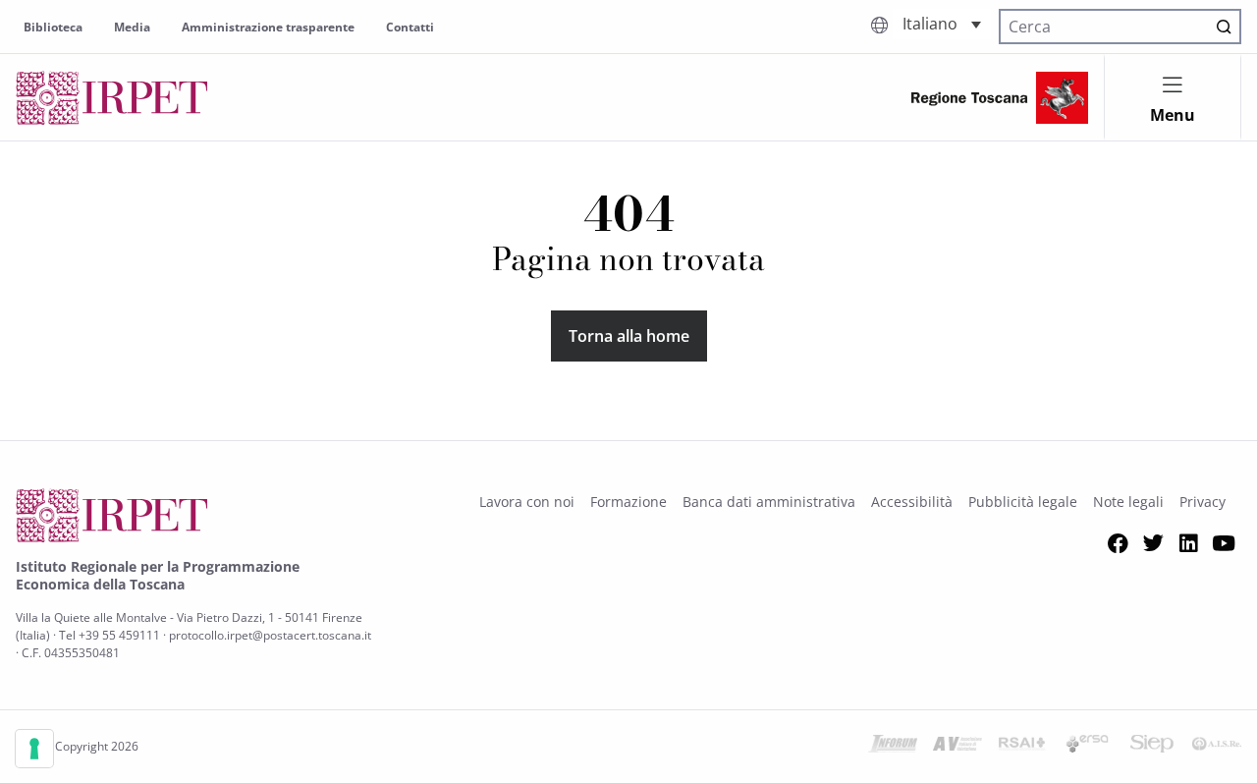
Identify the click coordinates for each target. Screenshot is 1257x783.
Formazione (628, 501)
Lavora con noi (526, 501)
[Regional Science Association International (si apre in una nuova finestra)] (1022, 746)
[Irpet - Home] (112, 98)
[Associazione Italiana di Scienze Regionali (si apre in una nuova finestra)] (1216, 746)
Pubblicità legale (1022, 501)
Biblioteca (53, 27)
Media (132, 27)
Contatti (410, 27)
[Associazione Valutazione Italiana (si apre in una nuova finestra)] (957, 746)
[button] (942, 24)
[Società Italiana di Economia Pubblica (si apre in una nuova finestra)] (1151, 746)
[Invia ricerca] (1223, 26)
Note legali (1128, 501)
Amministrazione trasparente (268, 27)
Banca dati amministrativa (769, 501)
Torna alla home (629, 336)
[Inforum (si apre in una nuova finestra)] (892, 746)
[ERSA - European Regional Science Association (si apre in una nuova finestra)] (1087, 746)
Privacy (1202, 501)
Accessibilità (912, 501)
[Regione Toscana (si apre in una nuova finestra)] (999, 98)
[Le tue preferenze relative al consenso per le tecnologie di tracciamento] (34, 748)
